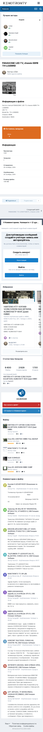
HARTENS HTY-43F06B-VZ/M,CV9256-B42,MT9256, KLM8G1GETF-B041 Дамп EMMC (18, 310)
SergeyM (15, 598)
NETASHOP (16, 669)
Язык (7, 724)
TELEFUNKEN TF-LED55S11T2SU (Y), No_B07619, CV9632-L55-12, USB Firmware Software (23, 556)
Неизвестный (13, 33)
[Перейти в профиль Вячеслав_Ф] (5, 575)
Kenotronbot (13, 40)
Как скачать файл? (11, 405)
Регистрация (21, 260)
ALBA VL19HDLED (14, 458)
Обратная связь (15, 726)
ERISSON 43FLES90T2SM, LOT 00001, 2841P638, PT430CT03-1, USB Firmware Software (22, 531)
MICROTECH (16, 460)
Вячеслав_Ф (16, 576)
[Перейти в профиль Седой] (5, 530)
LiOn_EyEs (15, 441)
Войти (21, 275)
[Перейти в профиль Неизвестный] (5, 34)
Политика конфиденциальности (24, 724)
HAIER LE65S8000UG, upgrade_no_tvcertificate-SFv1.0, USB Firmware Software (21, 594)
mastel (11, 47)
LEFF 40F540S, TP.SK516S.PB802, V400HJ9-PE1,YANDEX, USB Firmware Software (21, 694)
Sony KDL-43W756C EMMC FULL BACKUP (23, 439)
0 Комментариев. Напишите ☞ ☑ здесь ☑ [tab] (22, 222)
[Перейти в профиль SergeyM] (5, 592)
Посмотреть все (21, 351)
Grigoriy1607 (16, 645)
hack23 (6, 316)
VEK (39, 314)
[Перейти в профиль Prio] (5, 485)
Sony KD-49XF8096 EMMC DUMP (20, 467)
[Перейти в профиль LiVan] (5, 27)
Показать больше (21, 54)
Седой (14, 536)
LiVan (10, 26)
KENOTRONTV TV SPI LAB (17, 448)
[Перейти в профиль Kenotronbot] (5, 41)
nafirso (14, 469)
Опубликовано (27, 489)
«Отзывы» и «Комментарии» (15, 411)
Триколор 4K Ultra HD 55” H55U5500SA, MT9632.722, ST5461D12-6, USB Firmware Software (23, 511)
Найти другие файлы (14, 74)
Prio (13, 489)
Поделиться (11, 201)
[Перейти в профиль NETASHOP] (5, 666)
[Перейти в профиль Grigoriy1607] (5, 641)
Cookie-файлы (28, 726)
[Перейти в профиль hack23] (5, 555)
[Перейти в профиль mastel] (5, 48)
